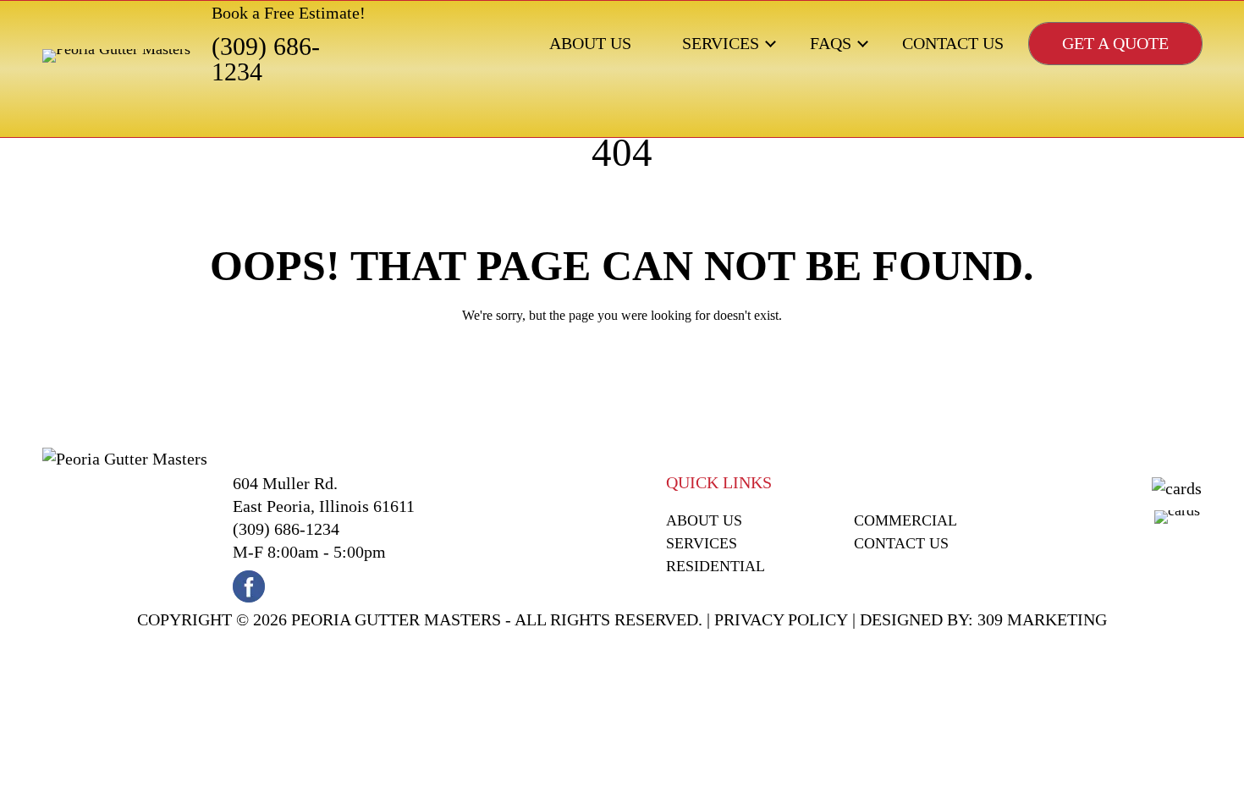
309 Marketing (1042, 619)
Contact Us (953, 43)
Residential (715, 566)
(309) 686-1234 (266, 59)
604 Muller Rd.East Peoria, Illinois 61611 (324, 494)
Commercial (905, 520)
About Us (590, 43)
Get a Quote (1115, 43)
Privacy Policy (781, 619)
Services (720, 43)
